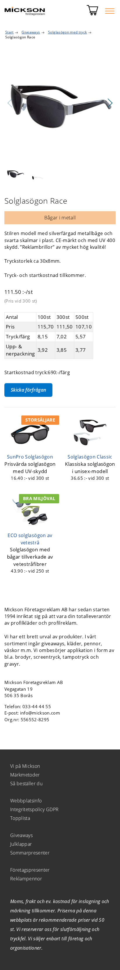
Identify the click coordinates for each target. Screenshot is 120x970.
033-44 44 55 (36, 706)
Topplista (20, 818)
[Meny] (110, 11)
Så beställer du (26, 783)
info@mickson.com (40, 713)
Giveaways (21, 835)
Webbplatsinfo (26, 800)
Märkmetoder (25, 775)
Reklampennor (26, 878)
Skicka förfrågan (28, 390)
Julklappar (21, 844)
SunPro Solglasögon (30, 457)
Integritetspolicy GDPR (34, 809)
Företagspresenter (30, 870)
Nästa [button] (110, 103)
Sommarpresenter (30, 853)
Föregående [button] (10, 103)
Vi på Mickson (25, 766)
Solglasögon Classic (90, 457)
